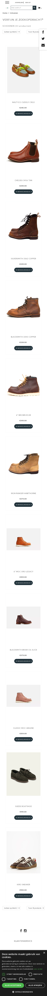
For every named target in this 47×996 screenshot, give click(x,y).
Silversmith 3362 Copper (23, 259)
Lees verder (38, 969)
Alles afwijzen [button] (35, 985)
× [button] (44, 953)
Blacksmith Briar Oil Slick (23, 650)
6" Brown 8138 (23, 415)
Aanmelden (19, 2)
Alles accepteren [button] (13, 985)
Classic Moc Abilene (23, 728)
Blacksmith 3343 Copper (23, 337)
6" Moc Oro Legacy (23, 572)
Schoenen (14, 13)
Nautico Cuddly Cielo (23, 102)
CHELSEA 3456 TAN (23, 180)
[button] (23, 992)
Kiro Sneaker (23, 885)
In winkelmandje (23, 113)
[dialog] (23, 973)
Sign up (27, 2)
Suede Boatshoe (23, 806)
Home (5, 13)
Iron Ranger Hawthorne (23, 493)
